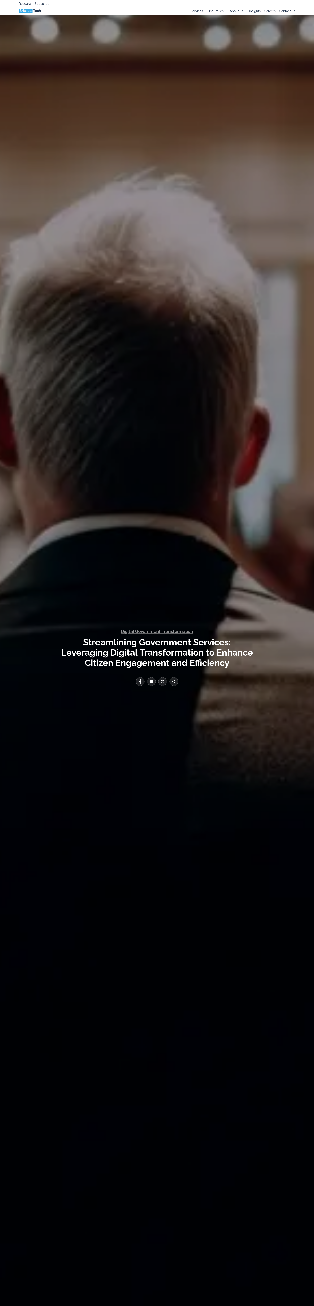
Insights (255, 11)
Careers (270, 11)
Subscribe (42, 4)
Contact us (287, 11)
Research (26, 4)
